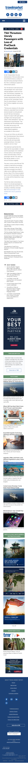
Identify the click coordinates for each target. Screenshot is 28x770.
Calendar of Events (13, 711)
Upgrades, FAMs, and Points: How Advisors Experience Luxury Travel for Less (13, 459)
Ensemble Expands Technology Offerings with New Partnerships (13, 433)
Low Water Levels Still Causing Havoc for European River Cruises (14, 280)
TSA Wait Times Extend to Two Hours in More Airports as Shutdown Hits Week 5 (14, 243)
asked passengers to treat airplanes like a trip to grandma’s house (12, 191)
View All (14, 626)
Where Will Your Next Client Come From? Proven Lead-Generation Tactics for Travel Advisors (13, 408)
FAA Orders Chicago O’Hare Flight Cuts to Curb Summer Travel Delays (13, 229)
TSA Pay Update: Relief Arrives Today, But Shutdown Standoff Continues (14, 232)
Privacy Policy (11, 760)
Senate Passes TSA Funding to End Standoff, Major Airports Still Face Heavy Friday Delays (13, 237)
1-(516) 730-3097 (5, 748)
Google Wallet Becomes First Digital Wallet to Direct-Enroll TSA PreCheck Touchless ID (13, 217)
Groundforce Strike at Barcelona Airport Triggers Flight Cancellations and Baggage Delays (13, 289)
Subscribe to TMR (14, 370)
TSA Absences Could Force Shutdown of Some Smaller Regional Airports (13, 248)
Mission (13, 682)
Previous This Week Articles (13, 719)
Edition (23, 2)
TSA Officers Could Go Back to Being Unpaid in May (14, 225)
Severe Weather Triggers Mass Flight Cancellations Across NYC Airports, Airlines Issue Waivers (14, 269)
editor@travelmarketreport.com (13, 742)
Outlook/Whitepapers (13, 714)
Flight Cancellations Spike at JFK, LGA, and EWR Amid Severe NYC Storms (14, 275)
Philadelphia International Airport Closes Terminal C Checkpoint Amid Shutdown (13, 257)
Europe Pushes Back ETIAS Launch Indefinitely (14, 284)
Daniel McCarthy (9, 51)
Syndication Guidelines (13, 693)
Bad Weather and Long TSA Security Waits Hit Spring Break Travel (13, 252)
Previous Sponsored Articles (13, 717)
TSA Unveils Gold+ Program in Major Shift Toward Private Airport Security (13, 221)
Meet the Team (13, 685)
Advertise (13, 690)
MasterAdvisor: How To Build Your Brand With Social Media (13, 511)
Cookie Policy (5, 760)
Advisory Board (13, 688)
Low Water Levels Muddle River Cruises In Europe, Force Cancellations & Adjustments (13, 296)
